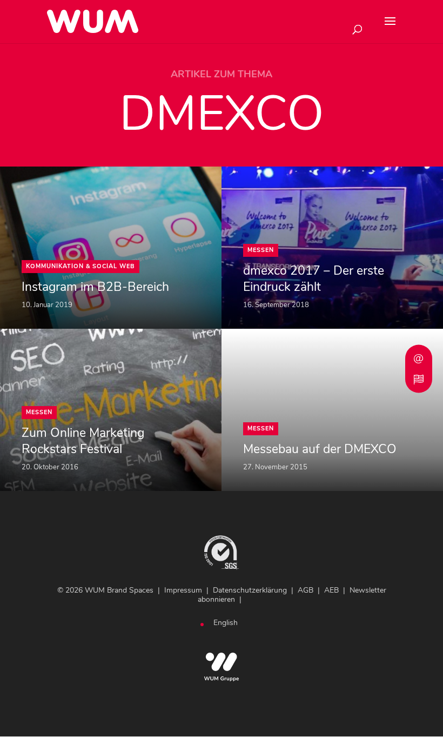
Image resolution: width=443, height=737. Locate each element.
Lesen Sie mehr (32, 173)
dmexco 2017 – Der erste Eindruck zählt (313, 279)
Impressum (183, 590)
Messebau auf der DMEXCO (320, 449)
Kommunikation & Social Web (80, 266)
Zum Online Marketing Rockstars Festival (83, 441)
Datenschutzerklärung (250, 590)
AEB (331, 590)
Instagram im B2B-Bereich (95, 287)
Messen (260, 250)
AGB (305, 590)
